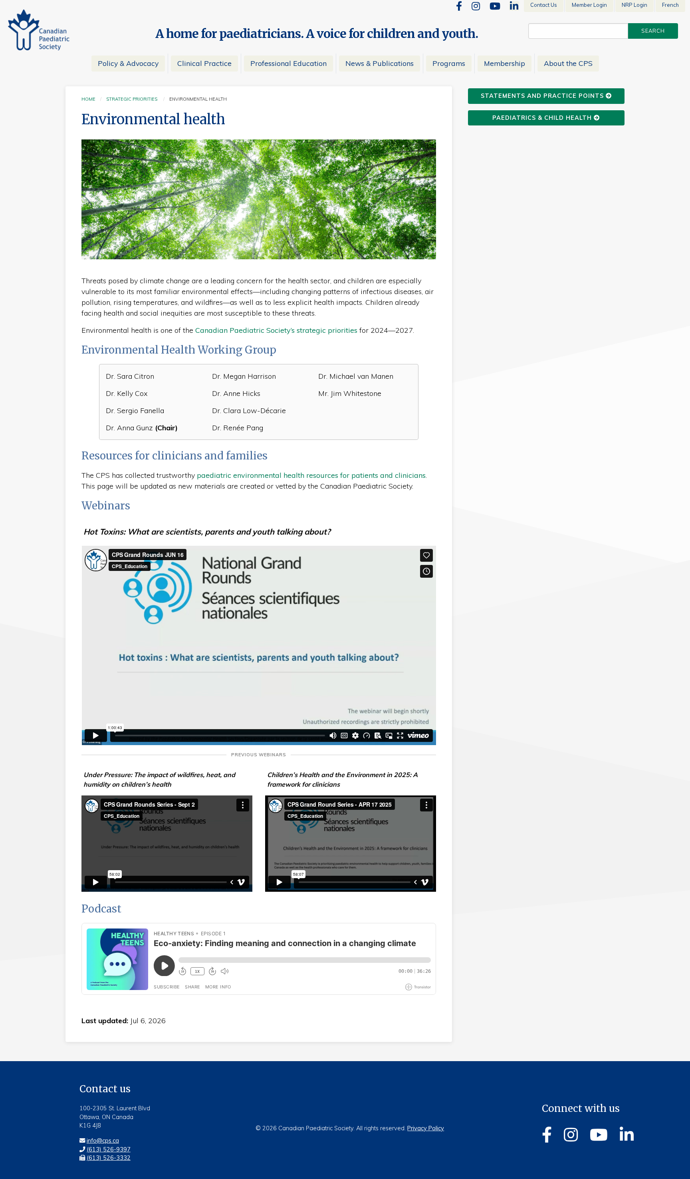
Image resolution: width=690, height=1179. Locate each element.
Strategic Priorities (131, 99)
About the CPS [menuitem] (568, 63)
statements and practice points (543, 95)
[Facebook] (459, 6)
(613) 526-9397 (109, 1149)
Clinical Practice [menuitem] (204, 63)
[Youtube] (495, 6)
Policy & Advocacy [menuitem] (128, 63)
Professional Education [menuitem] (288, 63)
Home (88, 99)
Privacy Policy (425, 1128)
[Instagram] (476, 6)
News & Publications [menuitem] (379, 63)
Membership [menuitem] (504, 63)
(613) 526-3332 (109, 1157)
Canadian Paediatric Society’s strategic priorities (276, 330)
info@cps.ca (103, 1140)
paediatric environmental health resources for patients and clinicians (311, 475)
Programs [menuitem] (448, 63)
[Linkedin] (514, 6)
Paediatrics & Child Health (543, 117)
